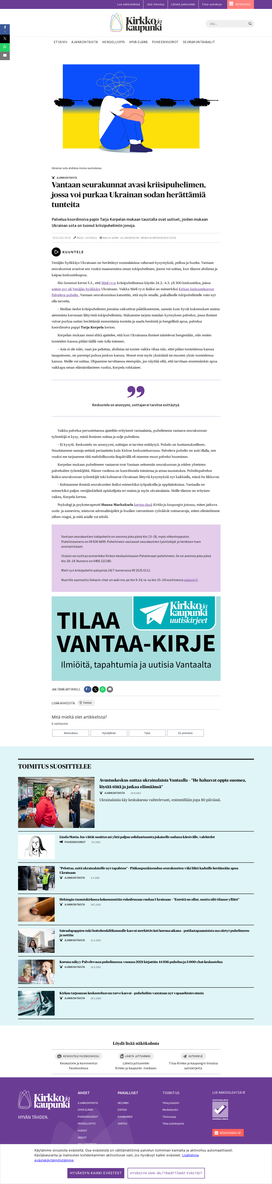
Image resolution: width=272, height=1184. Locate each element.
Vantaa (122, 1123)
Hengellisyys (87, 1123)
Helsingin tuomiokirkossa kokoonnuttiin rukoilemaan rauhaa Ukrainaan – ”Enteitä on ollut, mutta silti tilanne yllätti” (149, 899)
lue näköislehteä (227, 1092)
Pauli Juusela (87, 238)
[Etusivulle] (136, 23)
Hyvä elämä (85, 1110)
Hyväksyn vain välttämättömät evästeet (166, 1173)
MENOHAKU (243, 4)
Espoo (122, 1110)
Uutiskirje (195, 1056)
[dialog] (136, 1164)
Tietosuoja (169, 1117)
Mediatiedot (170, 1110)
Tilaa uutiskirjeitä (173, 1123)
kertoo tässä (143, 505)
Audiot (82, 1130)
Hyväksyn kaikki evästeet (96, 1173)
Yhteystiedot (171, 1103)
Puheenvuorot (88, 1117)
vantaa (87, 702)
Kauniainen (125, 1117)
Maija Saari (111, 238)
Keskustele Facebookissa (81, 1056)
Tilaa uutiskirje (212, 4)
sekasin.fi (191, 580)
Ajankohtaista (88, 1103)
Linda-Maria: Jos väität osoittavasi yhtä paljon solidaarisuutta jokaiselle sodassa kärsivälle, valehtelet (137, 837)
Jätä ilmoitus (155, 4)
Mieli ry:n (108, 283)
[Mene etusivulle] (44, 1099)
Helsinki (123, 1103)
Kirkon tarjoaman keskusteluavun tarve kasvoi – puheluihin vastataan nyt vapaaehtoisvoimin (132, 993)
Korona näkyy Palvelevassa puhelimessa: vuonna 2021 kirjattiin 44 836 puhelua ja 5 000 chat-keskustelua (141, 962)
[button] (87, 689)
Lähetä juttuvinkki (183, 4)
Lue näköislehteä (128, 4)
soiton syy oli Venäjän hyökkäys (76, 289)
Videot (82, 1137)
